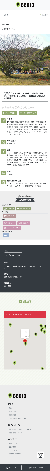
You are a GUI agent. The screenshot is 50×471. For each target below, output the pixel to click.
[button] (42, 369)
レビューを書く (9, 113)
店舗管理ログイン (15, 433)
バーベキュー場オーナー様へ (20, 429)
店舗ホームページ (35, 467)
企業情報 (12, 447)
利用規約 (12, 415)
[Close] (26, 332)
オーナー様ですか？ (28, 113)
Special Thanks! (15, 454)
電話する (12, 467)
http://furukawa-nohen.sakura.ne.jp (23, 266)
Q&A (11, 408)
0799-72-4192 (13, 255)
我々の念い (13, 443)
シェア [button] (45, 14)
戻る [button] (6, 14)
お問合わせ (13, 411)
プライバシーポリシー (17, 418)
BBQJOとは (13, 450)
